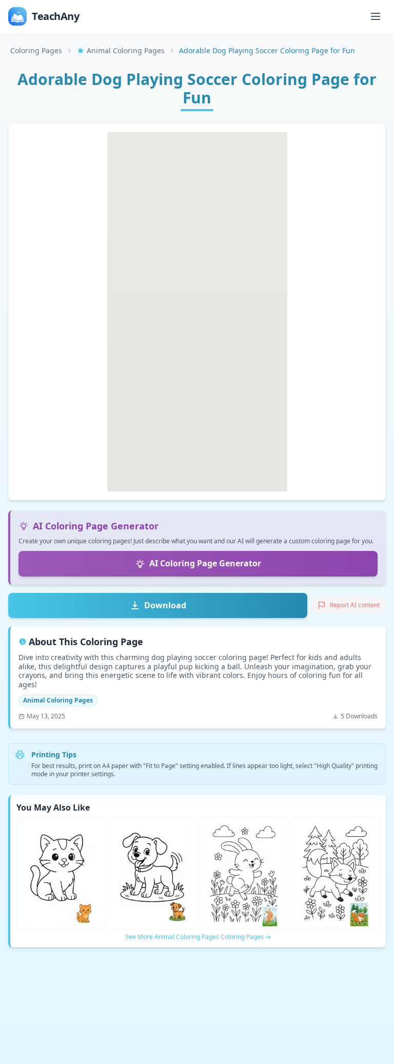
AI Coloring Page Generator (205, 563)
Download (165, 605)
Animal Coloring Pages (126, 50)
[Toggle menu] (375, 16)
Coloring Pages (36, 50)
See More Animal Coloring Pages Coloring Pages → (198, 937)
